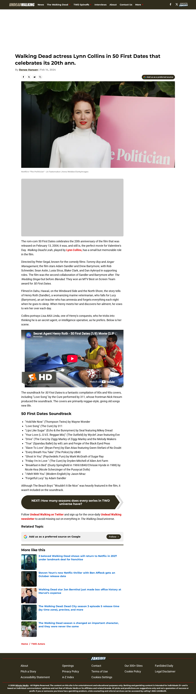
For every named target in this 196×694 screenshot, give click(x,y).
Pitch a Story (28, 671)
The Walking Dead (57, 4)
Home (24, 644)
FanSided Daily (164, 665)
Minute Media (22, 685)
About (113, 4)
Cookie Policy (133, 671)
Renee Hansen (28, 69)
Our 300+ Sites (134, 665)
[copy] (40, 77)
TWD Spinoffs (81, 4)
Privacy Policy (70, 671)
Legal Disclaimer (165, 671)
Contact (96, 665)
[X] (177, 4)
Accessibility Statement (35, 677)
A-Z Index (68, 677)
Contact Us (126, 4)
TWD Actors (38, 644)
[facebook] (170, 4)
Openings (68, 665)
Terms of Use (99, 671)
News (41, 4)
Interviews (100, 4)
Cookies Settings (101, 677)
